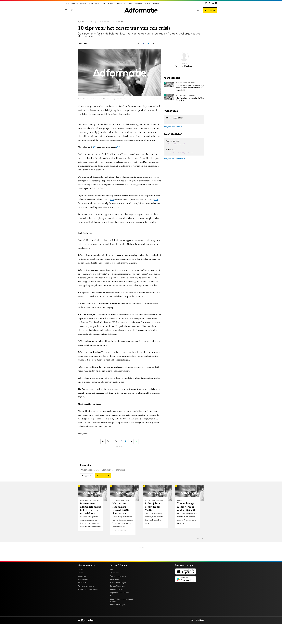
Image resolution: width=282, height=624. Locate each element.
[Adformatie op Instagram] (216, 3)
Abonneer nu (210, 10)
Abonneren (114, 573)
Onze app (114, 596)
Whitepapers (83, 579)
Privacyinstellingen (117, 604)
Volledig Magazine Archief (88, 589)
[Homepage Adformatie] (141, 10)
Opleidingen (128, 3)
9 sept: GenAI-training (78, 3)
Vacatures (138, 3)
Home (67, 3)
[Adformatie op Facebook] (209, 3)
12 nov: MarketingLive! (96, 3)
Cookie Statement (117, 589)
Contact (113, 569)
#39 (94, 146)
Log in (198, 10)
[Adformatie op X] (206, 3)
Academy (147, 3)
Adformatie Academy (86, 586)
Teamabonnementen (118, 576)
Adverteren (111, 3)
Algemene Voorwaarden (119, 592)
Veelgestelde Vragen (118, 583)
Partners (156, 3)
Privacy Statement (117, 586)
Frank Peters (118, 22)
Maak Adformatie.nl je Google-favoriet (122, 600)
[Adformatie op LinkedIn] (213, 3)
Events (119, 3)
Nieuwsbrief (82, 583)
